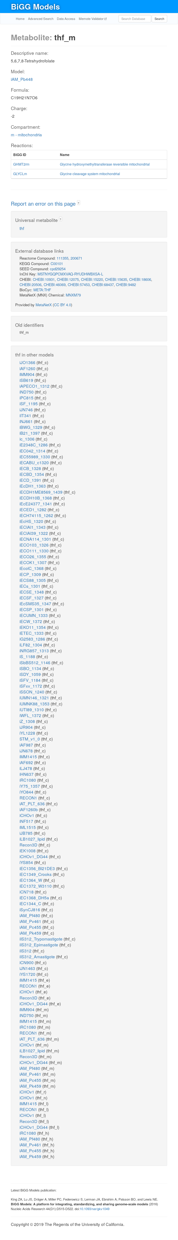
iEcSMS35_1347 (36, 603)
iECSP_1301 (32, 609)
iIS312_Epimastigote (39, 944)
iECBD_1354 (32, 474)
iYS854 (27, 862)
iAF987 (27, 745)
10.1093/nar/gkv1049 (94, 1208)
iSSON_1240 (32, 692)
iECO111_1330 (35, 550)
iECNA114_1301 (36, 539)
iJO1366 (28, 362)
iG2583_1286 (33, 639)
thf (22, 228)
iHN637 (27, 774)
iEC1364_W (31, 880)
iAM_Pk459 (31, 933)
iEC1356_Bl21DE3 (38, 868)
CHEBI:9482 (126, 284)
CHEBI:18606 (140, 279)
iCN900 (27, 962)
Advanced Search (40, 18)
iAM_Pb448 (22, 79)
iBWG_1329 (31, 427)
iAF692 (27, 762)
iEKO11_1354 (33, 627)
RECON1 (29, 798)
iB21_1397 (30, 433)
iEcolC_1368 (32, 568)
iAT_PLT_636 (33, 803)
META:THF (42, 289)
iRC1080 (28, 780)
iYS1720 (28, 974)
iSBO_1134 (31, 668)
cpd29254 (58, 268)
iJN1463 (28, 968)
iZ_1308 (28, 721)
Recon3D (29, 845)
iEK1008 (28, 850)
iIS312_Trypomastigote (42, 939)
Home (20, 18)
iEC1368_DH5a (35, 897)
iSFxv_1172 (31, 686)
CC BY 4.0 (62, 304)
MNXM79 (73, 295)
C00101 (57, 263)
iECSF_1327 (32, 597)
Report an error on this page (44, 203)
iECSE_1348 (32, 592)
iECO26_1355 (33, 556)
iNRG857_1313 (35, 650)
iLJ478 (26, 768)
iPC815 (27, 397)
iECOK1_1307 (34, 562)
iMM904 (28, 374)
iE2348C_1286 (34, 445)
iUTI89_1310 (32, 709)
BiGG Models (35, 6)
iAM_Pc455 (31, 927)
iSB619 (27, 380)
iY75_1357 (30, 786)
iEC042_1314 (33, 451)
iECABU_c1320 (35, 462)
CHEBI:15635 (116, 279)
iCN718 (27, 892)
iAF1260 (28, 368)
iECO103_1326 (35, 545)
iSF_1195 (29, 403)
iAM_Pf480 (30, 915)
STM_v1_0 (30, 739)
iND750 (27, 392)
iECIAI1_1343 (33, 527)
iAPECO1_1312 (35, 386)
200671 (76, 258)
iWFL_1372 (31, 715)
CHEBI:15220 (92, 279)
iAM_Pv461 (31, 921)
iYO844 (27, 792)
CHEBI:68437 (103, 284)
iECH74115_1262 (37, 515)
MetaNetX (44, 304)
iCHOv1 (27, 815)
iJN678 (27, 750)
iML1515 (28, 827)
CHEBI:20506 (30, 284)
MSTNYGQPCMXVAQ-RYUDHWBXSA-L (70, 274)
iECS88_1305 (33, 580)
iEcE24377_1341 (36, 503)
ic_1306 (28, 439)
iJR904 (27, 727)
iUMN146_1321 (35, 697)
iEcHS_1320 (32, 521)
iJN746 (27, 409)
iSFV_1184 (31, 680)
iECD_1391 (31, 480)
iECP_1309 (31, 574)
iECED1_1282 (34, 509)
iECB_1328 (31, 468)
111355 (62, 258)
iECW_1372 (31, 621)
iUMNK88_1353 (35, 703)
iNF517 (27, 821)
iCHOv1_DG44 (34, 856)
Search (159, 18)
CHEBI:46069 (55, 284)
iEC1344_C (31, 903)
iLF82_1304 (31, 645)
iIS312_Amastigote (38, 956)
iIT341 (26, 415)
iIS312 (26, 951)
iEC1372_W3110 (36, 886)
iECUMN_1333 (34, 615)
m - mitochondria (26, 134)
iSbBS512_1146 (35, 662)
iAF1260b (29, 809)
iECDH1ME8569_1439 (42, 492)
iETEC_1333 (32, 633)
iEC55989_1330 (35, 456)
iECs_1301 (30, 586)
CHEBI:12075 (68, 279)
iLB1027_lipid (33, 839)
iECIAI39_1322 (34, 533)
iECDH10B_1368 (36, 498)
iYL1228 (28, 733)
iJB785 (27, 833)
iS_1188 (28, 656)
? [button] (78, 203)
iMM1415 (29, 756)
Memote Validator (91, 18)
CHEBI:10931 (44, 279)
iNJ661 (27, 421)
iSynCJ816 (30, 909)
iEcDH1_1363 (33, 486)
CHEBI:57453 (79, 284)
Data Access (66, 18)
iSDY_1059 (31, 674)
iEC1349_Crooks (36, 874)
